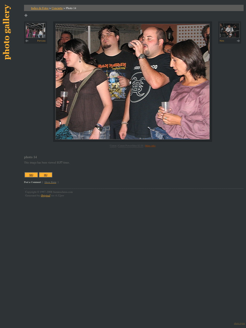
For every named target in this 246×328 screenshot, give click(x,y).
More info (150, 145)
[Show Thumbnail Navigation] (26, 15)
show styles (239, 323)
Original (45, 195)
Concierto (57, 8)
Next (222, 40)
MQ (31, 174)
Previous (41, 40)
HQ (45, 174)
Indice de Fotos (40, 8)
